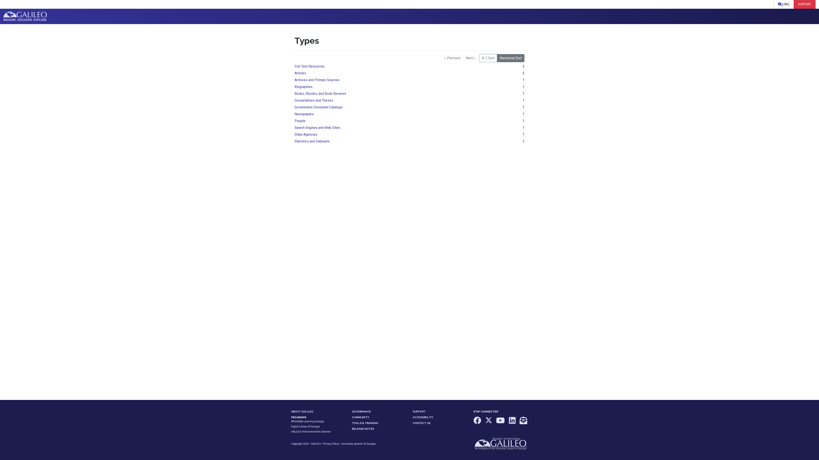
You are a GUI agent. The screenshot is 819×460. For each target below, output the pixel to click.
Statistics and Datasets (312, 141)
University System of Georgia (358, 443)
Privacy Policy (331, 443)
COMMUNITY (360, 417)
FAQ (786, 4)
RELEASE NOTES (363, 428)
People (300, 121)
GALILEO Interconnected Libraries (311, 431)
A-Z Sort (488, 58)
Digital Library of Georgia (305, 426)
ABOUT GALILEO (302, 411)
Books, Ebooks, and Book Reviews (320, 94)
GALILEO (316, 443)
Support (804, 4)
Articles (300, 73)
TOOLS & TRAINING (365, 423)
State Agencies (306, 134)
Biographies (303, 87)
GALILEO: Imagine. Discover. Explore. (25, 16)
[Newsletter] (523, 422)
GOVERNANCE (361, 411)
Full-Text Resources (310, 66)
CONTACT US (421, 423)
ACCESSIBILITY (423, 417)
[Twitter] (489, 422)
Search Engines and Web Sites (317, 128)
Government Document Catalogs (319, 107)
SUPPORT (419, 411)
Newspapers (304, 114)
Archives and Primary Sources (317, 80)
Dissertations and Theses (314, 100)
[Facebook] (477, 422)
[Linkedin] (512, 422)
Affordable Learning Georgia (307, 421)
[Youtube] (500, 422)
